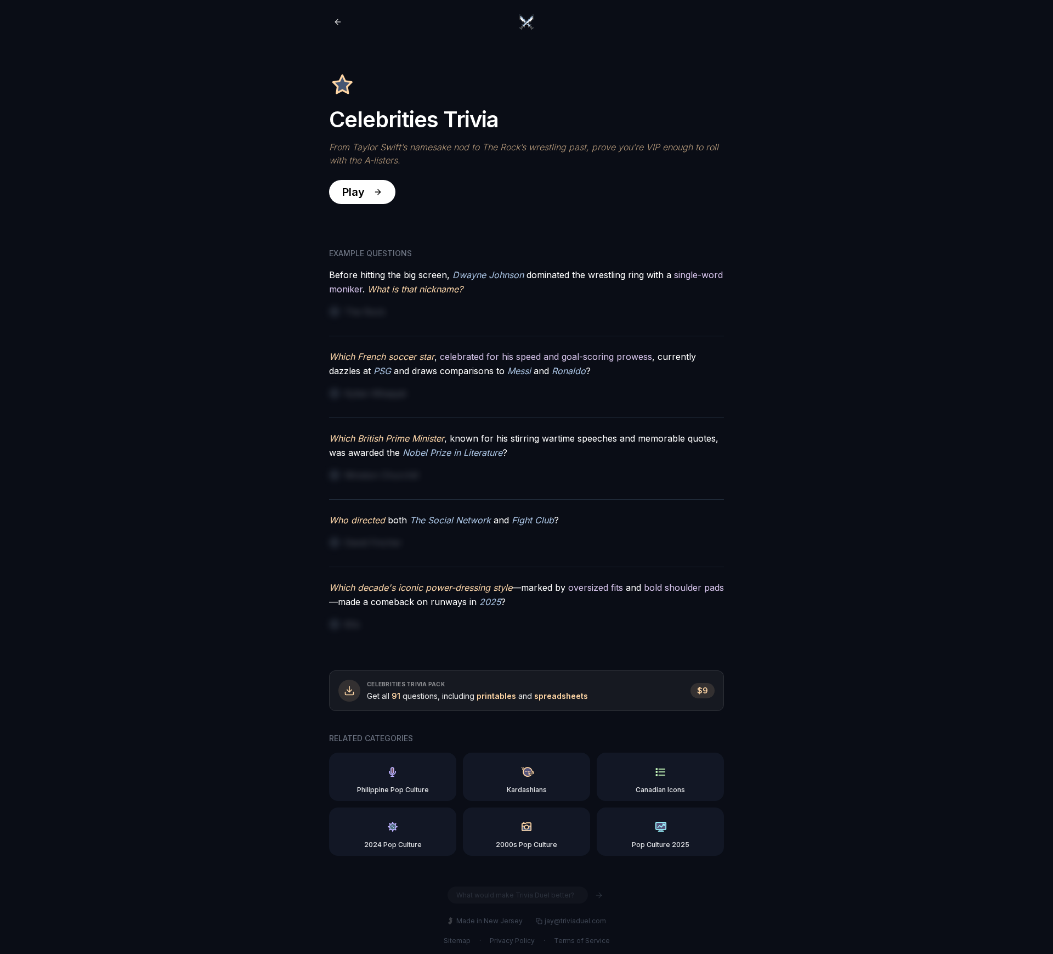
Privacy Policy (512, 940)
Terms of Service (582, 940)
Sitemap (457, 940)
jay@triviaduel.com (575, 921)
